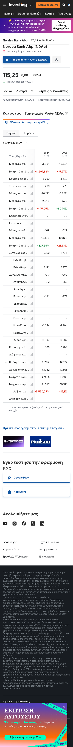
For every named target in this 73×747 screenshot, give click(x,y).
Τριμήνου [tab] (29, 133)
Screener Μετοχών (29, 13)
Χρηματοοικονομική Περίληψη (18, 99)
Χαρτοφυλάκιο (12, 549)
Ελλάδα (49, 13)
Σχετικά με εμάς (49, 542)
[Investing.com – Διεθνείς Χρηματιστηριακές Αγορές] (21, 5)
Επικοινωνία (46, 556)
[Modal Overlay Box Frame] (33, 725)
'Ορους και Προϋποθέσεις (16, 701)
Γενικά (7, 91)
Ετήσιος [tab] (11, 133)
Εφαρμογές (10, 542)
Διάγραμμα (24, 91)
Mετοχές (9, 13)
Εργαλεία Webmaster (16, 556)
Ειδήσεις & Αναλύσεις (52, 91)
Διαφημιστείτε (48, 549)
